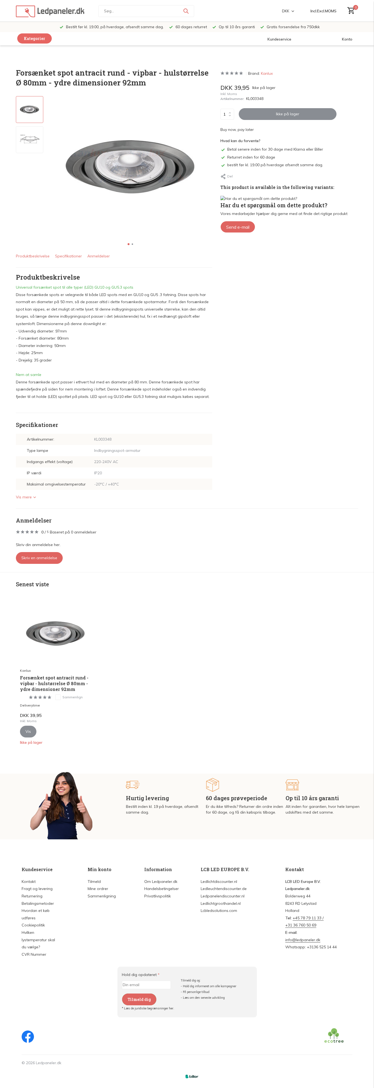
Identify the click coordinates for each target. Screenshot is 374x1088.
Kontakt (29, 881)
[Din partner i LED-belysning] (50, 11)
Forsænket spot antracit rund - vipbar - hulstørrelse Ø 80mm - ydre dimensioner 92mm (54, 683)
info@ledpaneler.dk (302, 939)
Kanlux (267, 73)
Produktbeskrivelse (33, 256)
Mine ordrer (98, 888)
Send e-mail (237, 227)
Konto (347, 39)
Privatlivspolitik (157, 896)
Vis (28, 731)
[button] (128, 244)
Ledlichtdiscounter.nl (219, 881)
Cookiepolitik (33, 925)
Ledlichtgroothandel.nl (221, 903)
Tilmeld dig (139, 999)
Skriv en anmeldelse (39, 557)
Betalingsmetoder (38, 903)
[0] (350, 11)
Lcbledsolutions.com (219, 910)
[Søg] (186, 11)
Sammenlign (72, 697)
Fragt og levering (37, 888)
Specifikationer (68, 256)
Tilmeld (94, 881)
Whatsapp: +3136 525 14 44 (311, 947)
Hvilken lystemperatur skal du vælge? (38, 939)
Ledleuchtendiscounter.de (224, 888)
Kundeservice (279, 39)
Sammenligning (102, 896)
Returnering (32, 896)
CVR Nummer (34, 954)
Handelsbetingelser (161, 888)
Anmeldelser (98, 256)
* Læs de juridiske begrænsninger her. (148, 1008)
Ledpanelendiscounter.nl (222, 896)
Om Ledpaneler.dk (160, 881)
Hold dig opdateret (141, 974)
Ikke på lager (287, 113)
